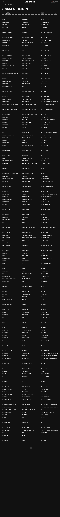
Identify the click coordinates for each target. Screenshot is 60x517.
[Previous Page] (24, 448)
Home (3, 4)
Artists (6, 4)
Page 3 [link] (12, 4)
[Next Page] (36, 448)
